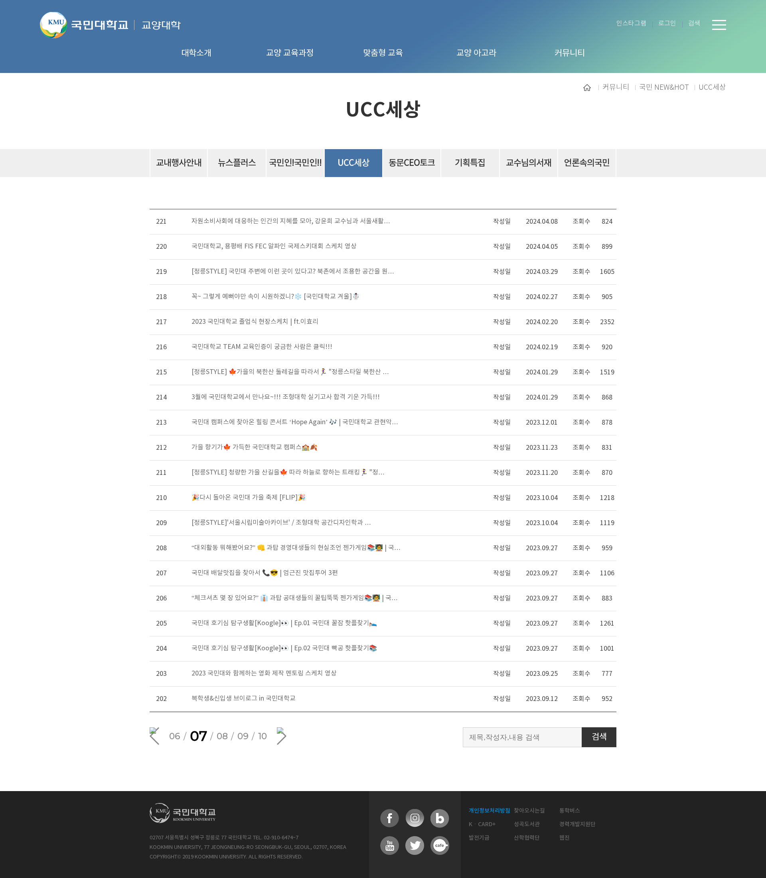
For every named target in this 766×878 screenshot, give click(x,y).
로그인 (667, 23)
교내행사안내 (178, 163)
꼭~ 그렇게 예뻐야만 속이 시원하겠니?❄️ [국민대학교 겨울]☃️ (276, 296)
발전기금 (479, 838)
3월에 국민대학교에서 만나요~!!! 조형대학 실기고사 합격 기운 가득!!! (286, 397)
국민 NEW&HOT (664, 87)
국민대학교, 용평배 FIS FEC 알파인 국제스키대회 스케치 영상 (274, 246)
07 (198, 736)
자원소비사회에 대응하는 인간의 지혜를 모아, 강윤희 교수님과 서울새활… (291, 221)
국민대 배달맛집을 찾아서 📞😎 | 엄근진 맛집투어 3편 (265, 573)
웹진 (564, 838)
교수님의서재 (528, 163)
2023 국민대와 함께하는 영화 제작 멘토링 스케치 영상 (264, 673)
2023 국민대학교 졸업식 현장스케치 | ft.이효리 (255, 321)
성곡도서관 (527, 824)
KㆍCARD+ (482, 824)
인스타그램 (631, 23)
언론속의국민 (587, 163)
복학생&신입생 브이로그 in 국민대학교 (244, 698)
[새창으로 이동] (87, 35)
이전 (154, 736)
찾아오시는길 (529, 810)
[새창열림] (389, 818)
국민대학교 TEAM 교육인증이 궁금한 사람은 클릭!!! (262, 346)
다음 (281, 736)
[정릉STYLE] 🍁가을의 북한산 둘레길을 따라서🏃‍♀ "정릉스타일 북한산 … (290, 372)
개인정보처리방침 (489, 810)
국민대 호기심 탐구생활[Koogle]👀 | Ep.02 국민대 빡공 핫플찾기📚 (284, 648)
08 (222, 736)
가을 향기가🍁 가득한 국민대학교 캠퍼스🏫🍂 (255, 447)
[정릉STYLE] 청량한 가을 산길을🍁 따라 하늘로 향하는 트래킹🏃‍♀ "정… (288, 472)
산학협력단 (527, 838)
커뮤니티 (616, 87)
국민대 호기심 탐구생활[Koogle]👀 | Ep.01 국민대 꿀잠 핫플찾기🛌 (284, 623)
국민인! (295, 163)
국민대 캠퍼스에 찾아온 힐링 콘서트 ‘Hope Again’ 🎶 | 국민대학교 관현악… (295, 422)
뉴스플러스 (237, 163)
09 (243, 736)
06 (174, 736)
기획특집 (470, 163)
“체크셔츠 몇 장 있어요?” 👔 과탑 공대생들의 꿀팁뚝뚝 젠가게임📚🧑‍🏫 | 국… (295, 598)
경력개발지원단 (577, 824)
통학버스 (569, 810)
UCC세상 (712, 87)
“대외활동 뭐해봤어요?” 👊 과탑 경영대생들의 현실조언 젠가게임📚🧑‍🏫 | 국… (296, 547)
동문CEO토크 (412, 163)
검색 (694, 23)
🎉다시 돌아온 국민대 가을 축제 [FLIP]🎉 (249, 497)
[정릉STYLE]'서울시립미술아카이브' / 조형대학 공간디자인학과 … (281, 522)
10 (262, 736)
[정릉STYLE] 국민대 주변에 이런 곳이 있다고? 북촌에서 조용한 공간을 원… (293, 271)
